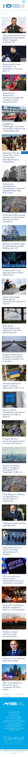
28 (22, 694)
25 (16, 694)
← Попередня (5, 694)
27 (20, 694)
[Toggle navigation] (23, 2)
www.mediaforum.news (14, 715)
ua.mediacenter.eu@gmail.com (16, 717)
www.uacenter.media (14, 713)
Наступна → (8, 696)
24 (14, 694)
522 (3, 696)
